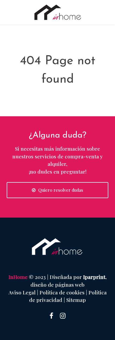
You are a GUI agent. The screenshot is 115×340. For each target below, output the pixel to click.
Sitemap (76, 299)
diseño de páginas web (57, 284)
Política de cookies (62, 292)
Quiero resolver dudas (60, 190)
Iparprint (94, 276)
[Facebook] (51, 315)
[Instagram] (62, 315)
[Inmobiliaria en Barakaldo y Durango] (57, 12)
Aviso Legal (22, 292)
